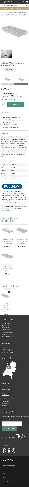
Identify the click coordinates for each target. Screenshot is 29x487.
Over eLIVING (5, 323)
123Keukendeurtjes (7, 389)
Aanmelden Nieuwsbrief (8, 336)
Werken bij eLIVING (7, 332)
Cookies (5, 469)
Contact (4, 338)
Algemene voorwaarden (9, 465)
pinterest (14, 450)
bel (20, 1)
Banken (4, 400)
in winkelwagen (15, 104)
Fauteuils (4, 403)
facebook (4, 450)
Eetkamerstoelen (6, 407)
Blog (3, 331)
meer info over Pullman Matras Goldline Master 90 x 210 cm (8, 236)
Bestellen (4, 347)
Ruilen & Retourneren (8, 352)
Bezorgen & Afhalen (7, 351)
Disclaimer (5, 477)
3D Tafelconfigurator (7, 398)
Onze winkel (5, 334)
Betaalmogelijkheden (8, 349)
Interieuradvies (6, 327)
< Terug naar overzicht (6, 12)
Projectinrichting (6, 388)
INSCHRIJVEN (9, 428)
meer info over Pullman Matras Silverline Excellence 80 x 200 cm (8, 262)
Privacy (5, 473)
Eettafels (4, 405)
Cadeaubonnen (6, 329)
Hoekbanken (5, 401)
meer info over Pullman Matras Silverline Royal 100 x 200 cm (22, 236)
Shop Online (5, 325)
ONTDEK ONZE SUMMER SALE (14, 9)
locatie (23, 1)
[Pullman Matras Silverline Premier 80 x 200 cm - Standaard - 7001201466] (14, 45)
